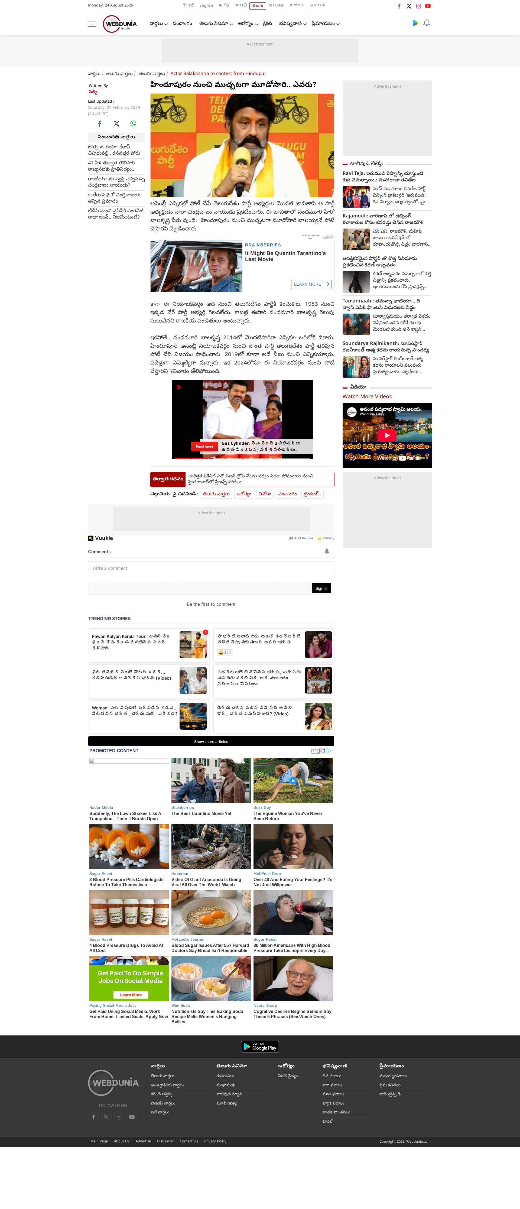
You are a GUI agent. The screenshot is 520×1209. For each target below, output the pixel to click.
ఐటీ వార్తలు (160, 1112)
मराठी (241, 6)
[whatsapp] (133, 123)
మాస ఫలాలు (333, 1094)
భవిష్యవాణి (290, 24)
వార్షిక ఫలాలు (333, 1103)
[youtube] (428, 6)
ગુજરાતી (317, 6)
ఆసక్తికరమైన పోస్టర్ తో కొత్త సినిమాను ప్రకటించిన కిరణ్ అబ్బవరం (380, 262)
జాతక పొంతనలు (336, 1112)
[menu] (93, 23)
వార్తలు (156, 24)
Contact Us (189, 1141)
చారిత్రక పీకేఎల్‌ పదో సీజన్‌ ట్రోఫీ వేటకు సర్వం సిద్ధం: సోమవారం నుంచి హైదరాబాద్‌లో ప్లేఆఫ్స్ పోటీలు (250, 479)
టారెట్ (328, 1122)
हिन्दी (188, 6)
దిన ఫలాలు (332, 1076)
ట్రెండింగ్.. (312, 494)
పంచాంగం (182, 24)
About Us (121, 1141)
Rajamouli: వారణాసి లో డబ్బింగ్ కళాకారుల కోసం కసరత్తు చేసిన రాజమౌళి (383, 219)
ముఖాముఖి (225, 1085)
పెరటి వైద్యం (288, 1076)
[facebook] (399, 6)
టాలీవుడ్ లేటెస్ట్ (366, 164)
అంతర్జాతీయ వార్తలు (167, 1085)
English (206, 6)
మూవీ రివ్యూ (226, 1103)
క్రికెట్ (267, 24)
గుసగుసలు (225, 1076)
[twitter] (409, 6)
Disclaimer (165, 1141)
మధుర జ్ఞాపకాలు (393, 1076)
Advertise (143, 1141)
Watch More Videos (367, 397)
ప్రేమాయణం (323, 24)
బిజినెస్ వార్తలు (163, 1103)
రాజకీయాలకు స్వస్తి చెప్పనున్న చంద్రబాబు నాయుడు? (116, 182)
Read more (204, 446)
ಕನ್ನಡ (296, 6)
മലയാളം (276, 6)
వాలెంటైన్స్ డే (390, 1094)
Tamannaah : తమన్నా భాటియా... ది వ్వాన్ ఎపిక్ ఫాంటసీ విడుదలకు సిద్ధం (381, 304)
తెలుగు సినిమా (213, 24)
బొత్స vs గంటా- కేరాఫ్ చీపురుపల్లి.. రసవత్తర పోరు (114, 150)
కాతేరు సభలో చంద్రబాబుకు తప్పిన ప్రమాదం (114, 198)
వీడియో (358, 387)
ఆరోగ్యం (245, 24)
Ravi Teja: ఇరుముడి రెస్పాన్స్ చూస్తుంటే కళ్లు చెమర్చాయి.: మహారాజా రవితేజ (383, 177)
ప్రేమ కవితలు (390, 1085)
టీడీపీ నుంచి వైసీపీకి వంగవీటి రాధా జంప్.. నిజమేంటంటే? (116, 214)
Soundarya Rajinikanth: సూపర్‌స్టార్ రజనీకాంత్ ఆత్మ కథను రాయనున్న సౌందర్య (386, 347)
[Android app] (260, 1046)
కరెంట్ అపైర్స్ (161, 1094)
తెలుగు (257, 6)
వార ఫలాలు (332, 1085)
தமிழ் (224, 6)
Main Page (99, 1141)
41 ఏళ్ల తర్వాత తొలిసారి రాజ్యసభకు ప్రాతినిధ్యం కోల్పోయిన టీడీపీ (111, 166)
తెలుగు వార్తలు (119, 74)
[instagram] (418, 6)
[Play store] (415, 22)
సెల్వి (93, 92)
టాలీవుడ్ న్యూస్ (229, 1094)
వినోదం (265, 494)
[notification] (426, 22)
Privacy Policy (215, 1141)
